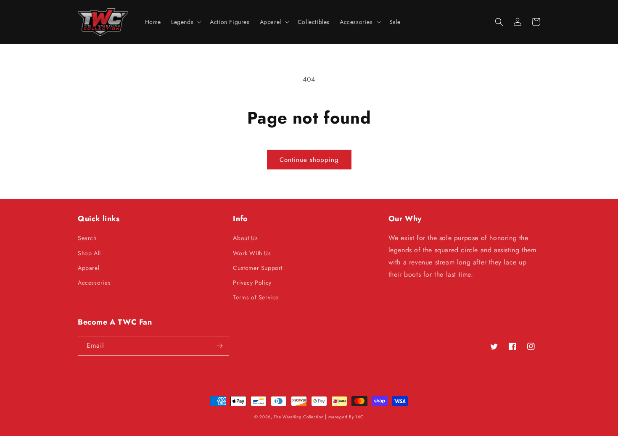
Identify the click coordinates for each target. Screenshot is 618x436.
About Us (245, 238)
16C (359, 417)
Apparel (88, 268)
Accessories (94, 282)
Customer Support (258, 268)
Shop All (89, 253)
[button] (185, 22)
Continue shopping (309, 159)
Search (87, 238)
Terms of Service (256, 297)
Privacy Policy (252, 282)
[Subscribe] (219, 346)
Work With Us (252, 253)
